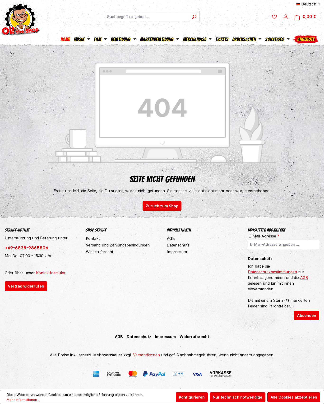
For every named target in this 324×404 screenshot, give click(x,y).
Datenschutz (178, 245)
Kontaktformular (50, 272)
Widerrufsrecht (99, 251)
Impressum (177, 251)
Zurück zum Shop (162, 206)
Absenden (306, 315)
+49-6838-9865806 (26, 247)
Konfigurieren (192, 397)
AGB (171, 238)
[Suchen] (194, 16)
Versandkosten (146, 355)
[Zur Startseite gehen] (20, 18)
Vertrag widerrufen (26, 286)
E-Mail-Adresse (264, 236)
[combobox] (147, 16)
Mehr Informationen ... (23, 400)
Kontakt (93, 238)
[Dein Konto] (286, 16)
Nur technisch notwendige (237, 397)
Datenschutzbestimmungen (272, 271)
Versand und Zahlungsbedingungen (118, 245)
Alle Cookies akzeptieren (293, 397)
